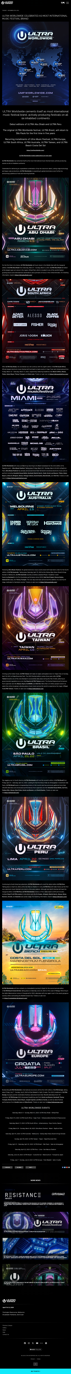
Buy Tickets (35, 1371)
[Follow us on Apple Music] (35, 1349)
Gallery (4, 1327)
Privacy (33, 1359)
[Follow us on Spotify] (46, 1343)
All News (19, 1167)
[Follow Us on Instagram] (28, 1343)
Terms (38, 1359)
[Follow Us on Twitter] (33, 1343)
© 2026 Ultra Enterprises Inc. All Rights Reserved (35, 1355)
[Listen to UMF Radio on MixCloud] (42, 1343)
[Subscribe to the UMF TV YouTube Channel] (37, 1343)
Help (4, 1332)
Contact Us (6, 1334)
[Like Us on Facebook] (25, 1343)
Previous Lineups (7, 1325)
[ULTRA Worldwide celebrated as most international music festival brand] (35, 105)
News (4, 1330)
